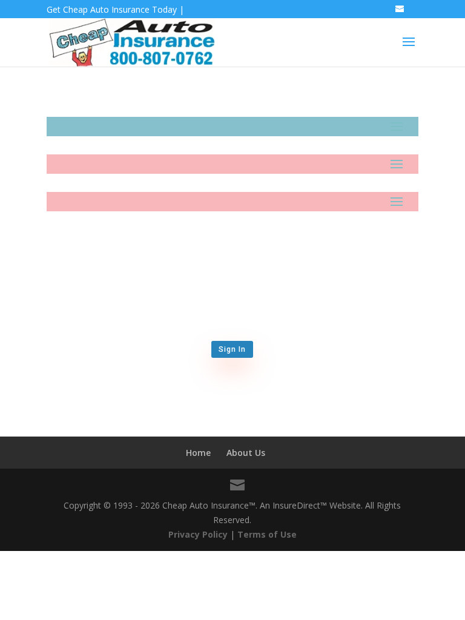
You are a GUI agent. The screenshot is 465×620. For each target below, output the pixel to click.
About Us (245, 452)
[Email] (400, 13)
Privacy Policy (198, 534)
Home (198, 452)
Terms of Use (267, 534)
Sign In (232, 349)
